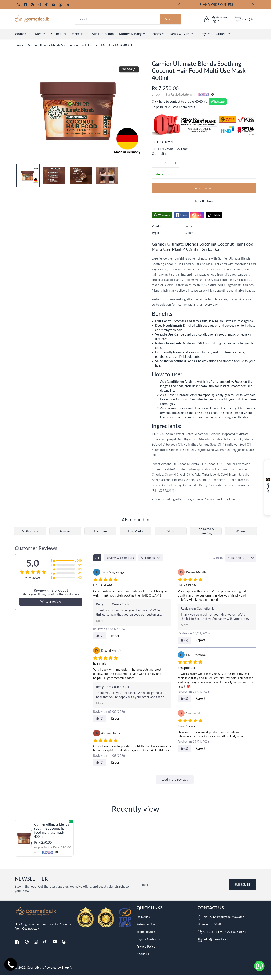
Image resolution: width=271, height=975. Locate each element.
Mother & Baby (130, 34)
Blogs (202, 34)
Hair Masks (135, 531)
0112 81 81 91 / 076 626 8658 (224, 932)
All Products (30, 531)
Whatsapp (218, 101)
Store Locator (146, 932)
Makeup (77, 34)
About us (143, 954)
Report (116, 636)
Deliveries (143, 917)
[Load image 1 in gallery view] (28, 175)
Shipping (157, 107)
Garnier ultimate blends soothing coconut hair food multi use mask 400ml (51, 830)
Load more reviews (174, 779)
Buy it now (204, 201)
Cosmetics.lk (35, 967)
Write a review (50, 601)
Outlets (221, 34)
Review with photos (120, 557)
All (97, 557)
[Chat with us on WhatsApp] (259, 966)
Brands (156, 34)
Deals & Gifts (179, 34)
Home (19, 45)
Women (20, 34)
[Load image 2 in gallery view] (54, 175)
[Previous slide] (179, 4)
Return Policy (146, 924)
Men (38, 34)
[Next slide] (253, 4)
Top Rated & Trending (205, 531)
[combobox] (128, 19)
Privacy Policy (146, 946)
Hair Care (100, 531)
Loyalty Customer (148, 939)
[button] (244, 19)
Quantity (159, 153)
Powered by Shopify (58, 967)
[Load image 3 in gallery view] (80, 175)
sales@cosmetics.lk (216, 939)
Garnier (65, 531)
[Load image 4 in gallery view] (106, 175)
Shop (170, 531)
